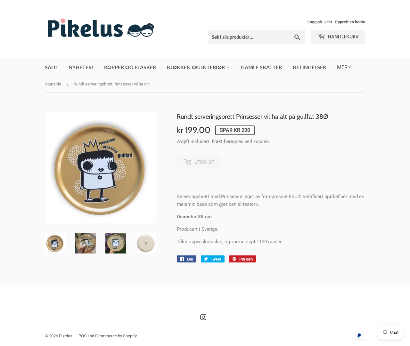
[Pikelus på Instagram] (203, 318)
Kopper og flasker (130, 67)
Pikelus (65, 336)
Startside (53, 84)
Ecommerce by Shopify (116, 336)
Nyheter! (81, 67)
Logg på (315, 22)
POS (82, 336)
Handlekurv (343, 36)
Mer (342, 67)
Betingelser (309, 67)
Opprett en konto (350, 22)
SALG (51, 67)
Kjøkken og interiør (196, 67)
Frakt (217, 141)
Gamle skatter (261, 67)
